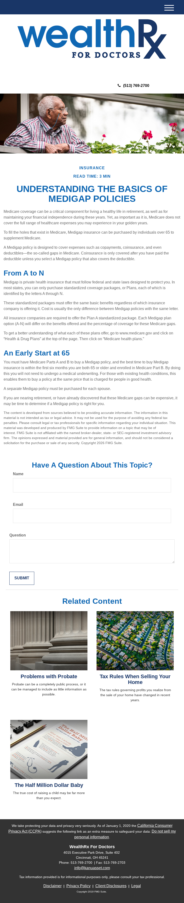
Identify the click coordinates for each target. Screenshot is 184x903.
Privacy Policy (78, 886)
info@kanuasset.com (92, 868)
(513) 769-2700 (136, 86)
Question (17, 535)
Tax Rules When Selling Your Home (135, 679)
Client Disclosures (110, 886)
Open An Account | (142, 68)
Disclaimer (52, 886)
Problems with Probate (49, 676)
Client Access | (110, 68)
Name (18, 474)
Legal (136, 886)
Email (18, 504)
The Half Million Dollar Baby (49, 785)
